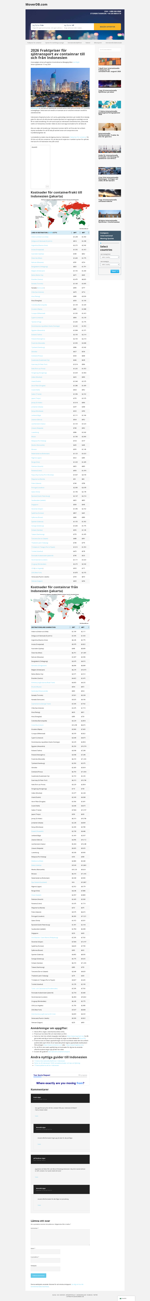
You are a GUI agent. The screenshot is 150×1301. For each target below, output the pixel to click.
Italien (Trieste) (36, 394)
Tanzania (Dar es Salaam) (39, 539)
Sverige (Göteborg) (37, 526)
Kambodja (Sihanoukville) (39, 691)
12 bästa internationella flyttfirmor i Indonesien (49, 1061)
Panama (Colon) (36, 471)
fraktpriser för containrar (78, 137)
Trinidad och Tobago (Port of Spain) (43, 547)
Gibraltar (34, 352)
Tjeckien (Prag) (36, 322)
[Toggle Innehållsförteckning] (46, 186)
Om (58, 1295)
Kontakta (62, 1295)
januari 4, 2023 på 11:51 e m (40, 1099)
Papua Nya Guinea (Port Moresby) (42, 475)
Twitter (95, 1295)
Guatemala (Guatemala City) (40, 360)
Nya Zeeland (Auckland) (39, 882)
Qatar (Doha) (35, 492)
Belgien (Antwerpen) (38, 271)
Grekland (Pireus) (37, 356)
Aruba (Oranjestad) (37, 250)
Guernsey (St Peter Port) (39, 364)
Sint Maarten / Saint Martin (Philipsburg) (44, 937)
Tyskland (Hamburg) (38, 347)
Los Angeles (39, 568)
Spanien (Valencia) (37, 522)
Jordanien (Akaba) (37, 407)
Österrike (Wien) (36, 258)
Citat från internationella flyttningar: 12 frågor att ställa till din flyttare (108, 179)
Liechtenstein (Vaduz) (38, 424)
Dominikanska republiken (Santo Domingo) (45, 326)
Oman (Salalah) (36, 895)
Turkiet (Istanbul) (37, 551)
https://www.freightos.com (74, 1045)
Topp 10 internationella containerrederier (107, 200)
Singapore (34, 505)
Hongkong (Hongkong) (39, 373)
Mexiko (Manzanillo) (38, 445)
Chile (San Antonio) (37, 292)
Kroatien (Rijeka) (36, 309)
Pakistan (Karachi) (37, 466)
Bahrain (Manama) (37, 262)
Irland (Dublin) (36, 381)
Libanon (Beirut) (36, 420)
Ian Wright (76, 62)
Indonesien (34, 108)
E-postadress (35, 1257)
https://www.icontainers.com (53, 1045)
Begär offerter (107, 27)
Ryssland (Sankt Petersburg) (40, 496)
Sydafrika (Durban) (37, 513)
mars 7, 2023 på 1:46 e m (39, 1160)
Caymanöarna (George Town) (41, 704)
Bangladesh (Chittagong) (39, 267)
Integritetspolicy (71, 1295)
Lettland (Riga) (36, 415)
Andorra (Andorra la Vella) (39, 237)
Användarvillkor (81, 1295)
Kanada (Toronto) (37, 284)
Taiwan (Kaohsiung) (37, 534)
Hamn (50, 233)
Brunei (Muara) (36, 687)
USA (32, 568)
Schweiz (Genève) (37, 530)
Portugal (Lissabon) (37, 488)
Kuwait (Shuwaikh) (37, 831)
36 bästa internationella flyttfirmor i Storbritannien (109, 221)
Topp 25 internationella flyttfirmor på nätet (107, 91)
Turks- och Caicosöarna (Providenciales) (44, 988)
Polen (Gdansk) (36, 483)
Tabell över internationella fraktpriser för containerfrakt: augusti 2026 (109, 69)
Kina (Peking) (35, 296)
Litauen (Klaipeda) (37, 428)
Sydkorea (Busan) (37, 517)
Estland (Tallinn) (36, 335)
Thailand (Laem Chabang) (39, 543)
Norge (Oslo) (35, 462)
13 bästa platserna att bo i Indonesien (46, 1065)
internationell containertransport (59, 1052)
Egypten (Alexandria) (38, 330)
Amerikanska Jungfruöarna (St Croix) (43, 1014)
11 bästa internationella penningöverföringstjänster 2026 (109, 112)
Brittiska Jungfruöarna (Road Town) (43, 682)
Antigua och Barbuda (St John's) (41, 241)
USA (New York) (36, 573)
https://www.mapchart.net (75, 1036)
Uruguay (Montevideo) (38, 564)
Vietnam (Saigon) (37, 581)
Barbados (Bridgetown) (39, 666)
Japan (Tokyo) (36, 398)
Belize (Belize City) (37, 275)
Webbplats (34, 1265)
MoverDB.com (36, 4)
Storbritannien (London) (39, 560)
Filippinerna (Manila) (38, 479)
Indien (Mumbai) (36, 377)
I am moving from (105, 254)
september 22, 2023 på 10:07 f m (44, 1129)
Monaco (34, 449)
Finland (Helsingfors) (38, 339)
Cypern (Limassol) (37, 318)
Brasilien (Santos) (37, 279)
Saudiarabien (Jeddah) (38, 500)
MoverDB (82, 1038)
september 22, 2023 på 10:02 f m (44, 1190)
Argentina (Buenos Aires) (39, 245)
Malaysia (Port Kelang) (38, 441)
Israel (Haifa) (35, 390)
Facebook (89, 1295)
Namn (33, 1248)
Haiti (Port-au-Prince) (38, 369)
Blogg (54, 1295)
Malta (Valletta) (36, 865)
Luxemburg (35, 432)
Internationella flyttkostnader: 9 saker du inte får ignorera (108, 135)
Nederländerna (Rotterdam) (40, 454)
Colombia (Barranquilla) (39, 305)
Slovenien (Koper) (37, 509)
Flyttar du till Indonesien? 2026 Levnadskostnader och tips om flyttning (57, 1063)
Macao (33, 437)
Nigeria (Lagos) (36, 458)
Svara (36, 1116)
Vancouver (40, 288)
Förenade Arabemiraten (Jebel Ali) (42, 556)
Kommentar (35, 1228)
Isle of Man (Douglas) (38, 386)
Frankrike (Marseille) (38, 343)
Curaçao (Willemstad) (38, 313)
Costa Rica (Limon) (37, 725)
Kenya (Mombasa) (37, 411)
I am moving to (104, 261)
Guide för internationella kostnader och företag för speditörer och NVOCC (108, 156)
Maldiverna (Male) (37, 861)
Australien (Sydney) (37, 254)
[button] (71, 233)
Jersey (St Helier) (36, 403)
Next (114, 271)
